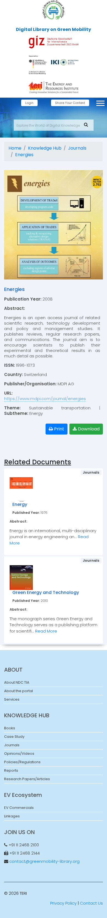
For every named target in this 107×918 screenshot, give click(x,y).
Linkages (12, 816)
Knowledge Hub (44, 148)
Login (29, 103)
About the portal (18, 690)
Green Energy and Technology (45, 592)
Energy (19, 504)
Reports (11, 770)
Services (11, 699)
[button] (100, 102)
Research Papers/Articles (27, 779)
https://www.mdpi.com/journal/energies (45, 398)
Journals (77, 148)
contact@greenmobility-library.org (44, 861)
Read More (46, 631)
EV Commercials (19, 807)
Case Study (14, 736)
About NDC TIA (16, 682)
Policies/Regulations (22, 762)
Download (88, 429)
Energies (24, 154)
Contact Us (91, 903)
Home (15, 148)
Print (58, 429)
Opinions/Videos (19, 753)
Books (9, 728)
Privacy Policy (63, 903)
